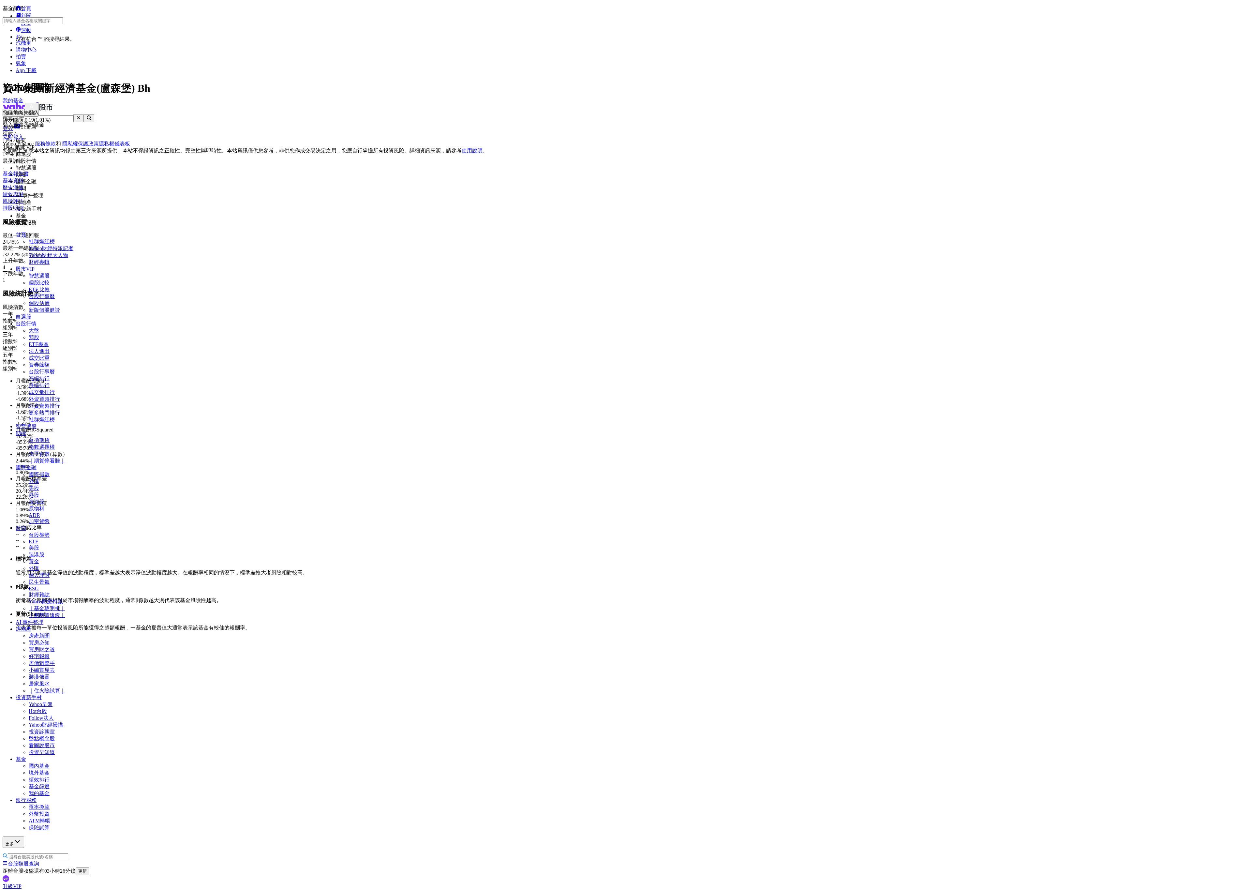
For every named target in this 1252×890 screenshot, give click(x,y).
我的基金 (39, 793)
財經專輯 (39, 262)
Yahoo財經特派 (46, 601)
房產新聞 (39, 636)
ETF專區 (39, 344)
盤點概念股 (42, 738)
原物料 (36, 508)
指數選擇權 (42, 447)
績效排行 (39, 779)
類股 (34, 337)
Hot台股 (38, 711)
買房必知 (39, 642)
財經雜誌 (39, 594)
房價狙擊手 (42, 663)
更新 (82, 871)
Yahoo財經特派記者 (51, 248)
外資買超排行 (44, 399)
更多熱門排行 (44, 412)
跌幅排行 (39, 385)
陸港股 (36, 554)
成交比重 (39, 358)
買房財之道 (42, 649)
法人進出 (39, 351)
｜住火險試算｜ (47, 690)
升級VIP (12, 886)
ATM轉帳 (39, 820)
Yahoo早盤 (40, 704)
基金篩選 (39, 786)
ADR (34, 515)
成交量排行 (42, 392)
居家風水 (39, 683)
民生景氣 (39, 582)
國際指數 (39, 474)
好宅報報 (39, 656)
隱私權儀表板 (114, 143)
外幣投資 (39, 814)
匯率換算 (39, 807)
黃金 (34, 561)
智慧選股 (39, 276)
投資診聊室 (42, 731)
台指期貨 (39, 440)
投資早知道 (42, 752)
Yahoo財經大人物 (48, 255)
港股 (34, 495)
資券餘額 (39, 365)
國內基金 (39, 766)
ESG (34, 588)
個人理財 (39, 575)
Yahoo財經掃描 (46, 725)
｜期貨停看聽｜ (47, 460)
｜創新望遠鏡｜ (47, 615)
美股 (34, 488)
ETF (33, 541)
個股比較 (39, 282)
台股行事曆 (42, 296)
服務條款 (45, 143)
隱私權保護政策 (80, 143)
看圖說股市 (42, 745)
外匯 (34, 568)
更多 (9, 843)
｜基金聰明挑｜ (47, 608)
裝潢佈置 (39, 677)
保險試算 (39, 827)
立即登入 (13, 137)
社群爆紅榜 (42, 241)
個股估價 (39, 303)
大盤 (34, 330)
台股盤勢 (39, 535)
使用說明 (472, 150)
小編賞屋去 (42, 670)
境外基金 (39, 773)
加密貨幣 (39, 521)
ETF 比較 (39, 289)
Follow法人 (41, 718)
